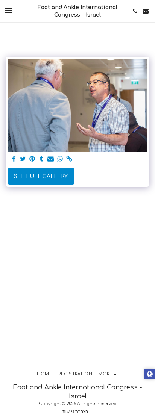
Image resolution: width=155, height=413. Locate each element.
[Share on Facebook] (14, 159)
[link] (69, 159)
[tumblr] (41, 159)
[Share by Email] (50, 159)
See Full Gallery (41, 176)
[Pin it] (32, 159)
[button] (8, 11)
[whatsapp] (60, 159)
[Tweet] (23, 159)
